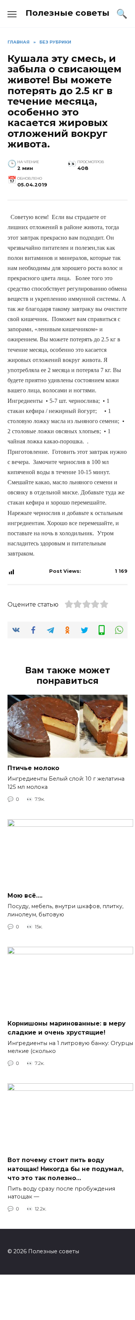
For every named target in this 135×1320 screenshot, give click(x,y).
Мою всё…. (25, 895)
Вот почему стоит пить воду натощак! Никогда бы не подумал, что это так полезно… (65, 1168)
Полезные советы (68, 13)
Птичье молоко (33, 768)
